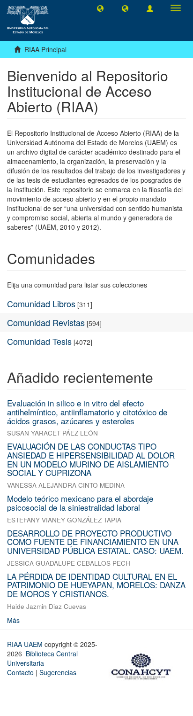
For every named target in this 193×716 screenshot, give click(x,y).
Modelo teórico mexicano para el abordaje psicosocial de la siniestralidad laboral (80, 502)
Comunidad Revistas (46, 322)
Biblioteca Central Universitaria (42, 658)
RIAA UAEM (26, 644)
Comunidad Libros (41, 303)
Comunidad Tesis (39, 341)
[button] (100, 8)
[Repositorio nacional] (144, 664)
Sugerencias (57, 672)
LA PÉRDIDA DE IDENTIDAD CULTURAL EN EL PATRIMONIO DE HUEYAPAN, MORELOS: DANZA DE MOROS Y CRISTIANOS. (96, 584)
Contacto (20, 672)
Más (13, 620)
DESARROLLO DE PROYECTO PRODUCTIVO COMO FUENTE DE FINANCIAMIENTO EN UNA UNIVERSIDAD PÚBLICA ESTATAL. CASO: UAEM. (95, 541)
